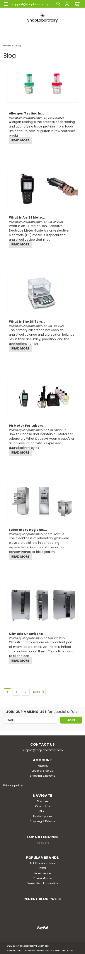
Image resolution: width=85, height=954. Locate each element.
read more (20, 140)
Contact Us (42, 806)
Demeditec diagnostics (42, 883)
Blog (18, 45)
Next (37, 692)
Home (6, 45)
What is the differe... (27, 321)
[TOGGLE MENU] (6, 4)
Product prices (42, 816)
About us (42, 801)
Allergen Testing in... (26, 113)
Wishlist (42, 766)
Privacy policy (13, 785)
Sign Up (48, 771)
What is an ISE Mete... (27, 217)
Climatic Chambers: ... (28, 634)
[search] (58, 4)
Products (42, 843)
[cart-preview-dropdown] (76, 3)
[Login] (67, 4)
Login (35, 771)
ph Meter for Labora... (27, 425)
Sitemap (42, 945)
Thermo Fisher (42, 878)
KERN (42, 868)
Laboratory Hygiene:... (28, 530)
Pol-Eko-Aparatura (42, 863)
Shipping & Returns (42, 776)
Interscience (42, 873)
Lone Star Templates (60, 950)
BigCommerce (26, 950)
